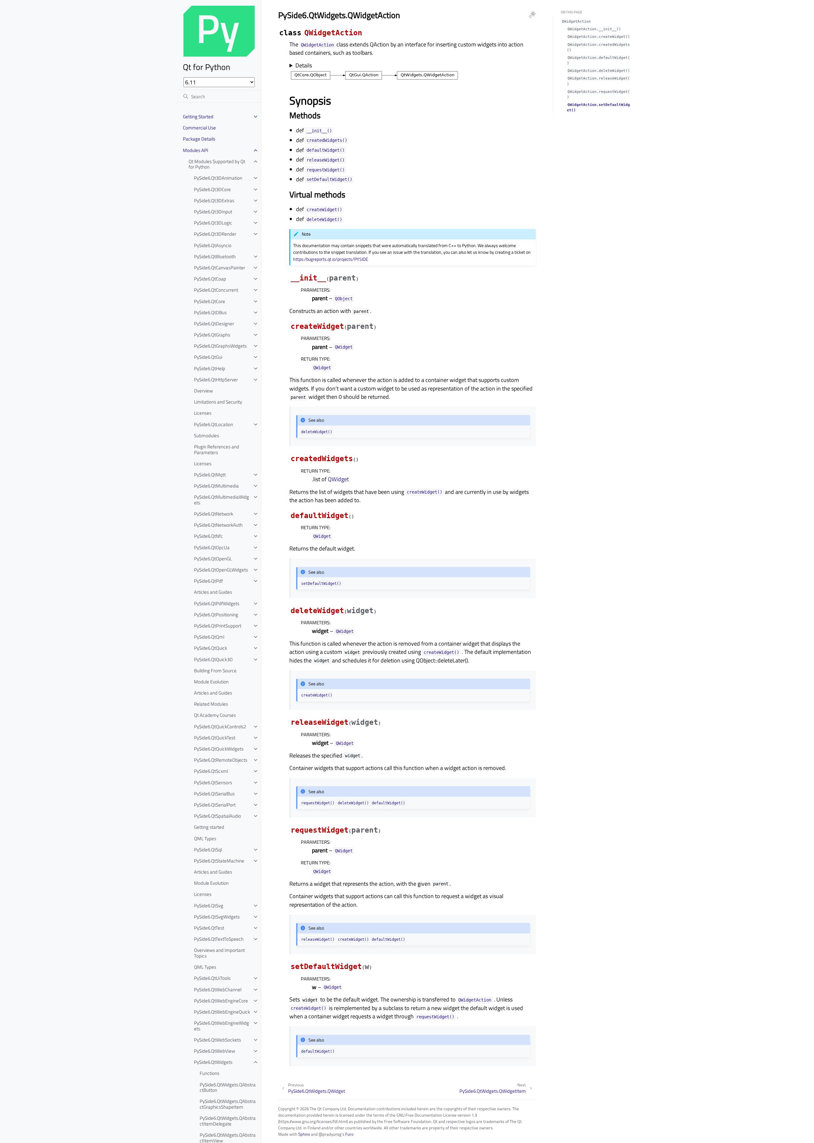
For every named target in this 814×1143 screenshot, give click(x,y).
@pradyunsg (330, 1134)
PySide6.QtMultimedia (216, 485)
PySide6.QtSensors (213, 782)
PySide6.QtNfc (208, 536)
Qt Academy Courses (215, 715)
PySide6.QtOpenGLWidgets (221, 569)
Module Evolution (211, 681)
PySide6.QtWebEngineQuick (222, 1011)
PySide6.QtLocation (213, 424)
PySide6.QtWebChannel (217, 989)
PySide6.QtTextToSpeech (219, 939)
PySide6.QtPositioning (216, 614)
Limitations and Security (218, 401)
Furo (349, 1134)
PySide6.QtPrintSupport (217, 625)
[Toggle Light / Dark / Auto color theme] (532, 14)
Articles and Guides (213, 592)
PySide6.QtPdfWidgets (216, 603)
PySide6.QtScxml (211, 771)
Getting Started (198, 116)
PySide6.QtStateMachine (219, 860)
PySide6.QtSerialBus (214, 793)
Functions (209, 1073)
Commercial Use (199, 127)
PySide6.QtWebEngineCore (221, 1000)
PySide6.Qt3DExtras (214, 200)
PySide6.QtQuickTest (214, 737)
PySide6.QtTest (209, 928)
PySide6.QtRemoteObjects (220, 760)
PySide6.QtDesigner (214, 323)
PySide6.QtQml (209, 637)
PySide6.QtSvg (208, 905)
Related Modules (211, 704)
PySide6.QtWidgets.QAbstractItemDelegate (228, 1120)
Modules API (195, 150)
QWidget (338, 479)
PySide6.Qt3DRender (215, 234)
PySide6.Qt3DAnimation (218, 178)
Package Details (199, 138)
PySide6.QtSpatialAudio (217, 816)
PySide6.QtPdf (208, 581)
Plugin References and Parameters (216, 449)
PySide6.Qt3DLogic (213, 222)
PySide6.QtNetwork (213, 513)
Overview (203, 390)
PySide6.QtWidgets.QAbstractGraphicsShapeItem (228, 1104)
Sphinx (304, 1134)
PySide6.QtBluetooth (215, 256)
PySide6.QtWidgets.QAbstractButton (228, 1087)
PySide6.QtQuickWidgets (219, 748)
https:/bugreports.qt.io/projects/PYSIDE (330, 259)
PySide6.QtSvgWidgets (217, 916)
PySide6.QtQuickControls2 (220, 726)
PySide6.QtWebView (214, 1051)
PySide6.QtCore (209, 301)
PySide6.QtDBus (210, 312)
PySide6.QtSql (208, 849)
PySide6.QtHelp (209, 368)
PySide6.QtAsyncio (212, 245)
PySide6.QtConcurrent (216, 290)
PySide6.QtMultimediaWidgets (221, 499)
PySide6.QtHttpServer (216, 379)
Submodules (206, 435)
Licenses (202, 413)
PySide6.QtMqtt (210, 474)
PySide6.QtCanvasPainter (219, 267)
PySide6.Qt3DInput (213, 211)
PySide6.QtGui (208, 357)
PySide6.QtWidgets (213, 1062)
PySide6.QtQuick (210, 648)
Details (303, 65)
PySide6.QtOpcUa (212, 547)
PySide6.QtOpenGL (213, 558)
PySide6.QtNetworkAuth (218, 525)
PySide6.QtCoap (210, 278)
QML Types (205, 838)
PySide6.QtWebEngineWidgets (221, 1025)
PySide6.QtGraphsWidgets (220, 346)
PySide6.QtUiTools (212, 978)
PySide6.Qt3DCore (212, 189)
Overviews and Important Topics (219, 952)
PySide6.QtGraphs (212, 334)
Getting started (209, 827)
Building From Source (215, 670)
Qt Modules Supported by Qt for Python (217, 164)
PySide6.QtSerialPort (215, 804)
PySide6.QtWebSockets (217, 1039)
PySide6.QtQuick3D (213, 659)
